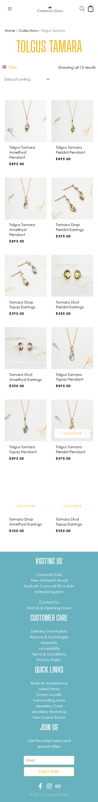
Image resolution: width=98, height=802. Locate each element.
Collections (28, 30)
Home (10, 30)
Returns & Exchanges (49, 637)
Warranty (49, 642)
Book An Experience (49, 683)
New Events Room (49, 717)
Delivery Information (49, 631)
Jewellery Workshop (49, 711)
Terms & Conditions (49, 654)
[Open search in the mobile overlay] (82, 8)
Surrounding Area (49, 700)
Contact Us (49, 602)
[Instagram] (49, 786)
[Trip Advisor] (58, 786)
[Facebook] (40, 786)
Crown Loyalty (49, 694)
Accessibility (49, 648)
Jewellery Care (49, 706)
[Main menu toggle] (10, 9)
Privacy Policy (49, 659)
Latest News (49, 688)
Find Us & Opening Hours (49, 607)
